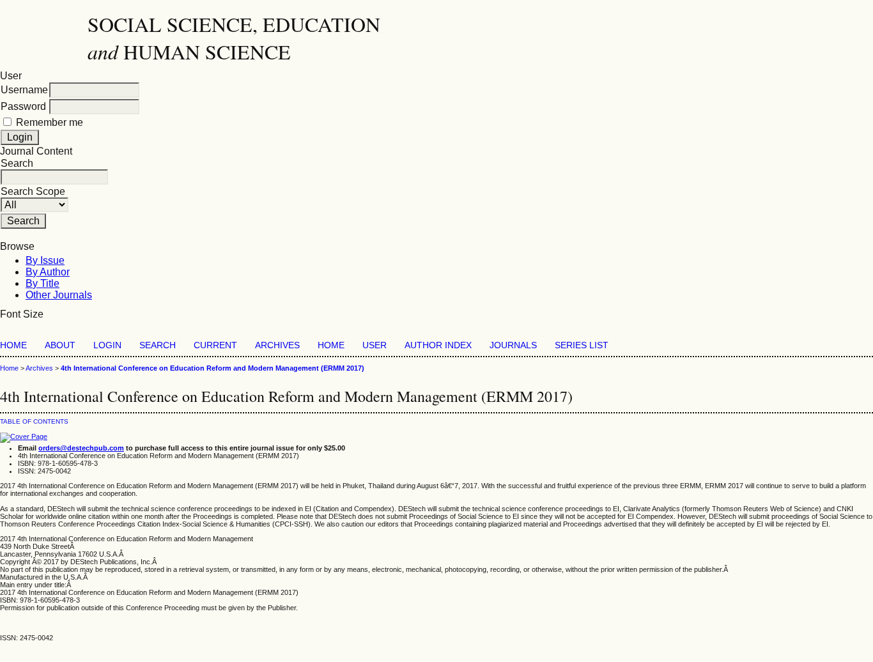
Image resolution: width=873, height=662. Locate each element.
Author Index (438, 345)
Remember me (49, 122)
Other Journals (59, 294)
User (374, 345)
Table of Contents (34, 421)
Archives (277, 345)
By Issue (45, 260)
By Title (42, 283)
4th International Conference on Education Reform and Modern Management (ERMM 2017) (212, 368)
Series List (581, 345)
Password (23, 106)
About (60, 345)
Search (157, 345)
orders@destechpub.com (81, 448)
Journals (513, 345)
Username (24, 89)
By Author (48, 271)
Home (13, 345)
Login (107, 345)
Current (215, 345)
